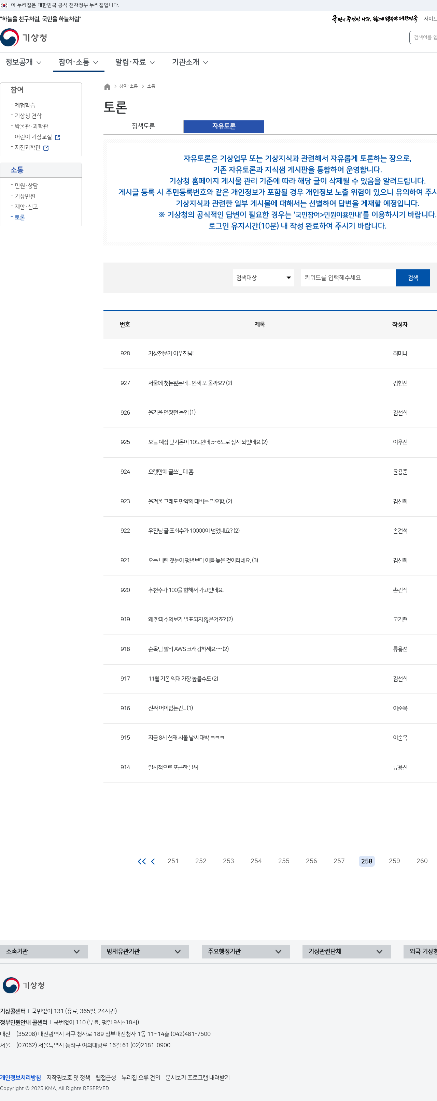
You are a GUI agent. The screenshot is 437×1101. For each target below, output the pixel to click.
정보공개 (19, 62)
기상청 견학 (28, 116)
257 (339, 861)
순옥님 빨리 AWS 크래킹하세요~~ (185, 649)
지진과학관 (27, 148)
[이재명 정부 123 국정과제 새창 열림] (375, 19)
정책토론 (143, 126)
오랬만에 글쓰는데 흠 (170, 472)
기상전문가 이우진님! (171, 354)
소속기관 (17, 951)
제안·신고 (26, 207)
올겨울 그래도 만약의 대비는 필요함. (186, 502)
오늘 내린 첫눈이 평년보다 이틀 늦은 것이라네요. (199, 560)
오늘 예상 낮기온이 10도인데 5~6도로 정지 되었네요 (204, 442)
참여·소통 (74, 62)
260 (422, 861)
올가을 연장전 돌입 (168, 413)
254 (256, 861)
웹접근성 (106, 1078)
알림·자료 (130, 62)
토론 (20, 217)
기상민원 (25, 196)
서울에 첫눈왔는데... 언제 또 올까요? (186, 383)
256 (311, 861)
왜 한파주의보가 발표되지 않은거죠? (187, 619)
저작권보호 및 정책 (68, 1078)
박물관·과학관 (31, 126)
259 (394, 861)
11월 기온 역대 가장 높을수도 (179, 679)
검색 (413, 278)
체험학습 (25, 105)
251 (173, 861)
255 (284, 861)
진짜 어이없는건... (167, 708)
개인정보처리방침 (20, 1078)
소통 (151, 86)
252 (201, 861)
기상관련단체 (325, 951)
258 (366, 861)
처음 (142, 861)
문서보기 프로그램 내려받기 (198, 1078)
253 (228, 861)
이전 (153, 861)
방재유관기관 (123, 951)
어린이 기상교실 (33, 137)
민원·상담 (26, 186)
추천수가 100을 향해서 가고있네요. (186, 590)
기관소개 (185, 62)
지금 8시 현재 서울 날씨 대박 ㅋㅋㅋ (186, 738)
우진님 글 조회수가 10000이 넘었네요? (190, 531)
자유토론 (224, 126)
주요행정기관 (224, 951)
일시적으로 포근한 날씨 (173, 767)
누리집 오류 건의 (141, 1078)
